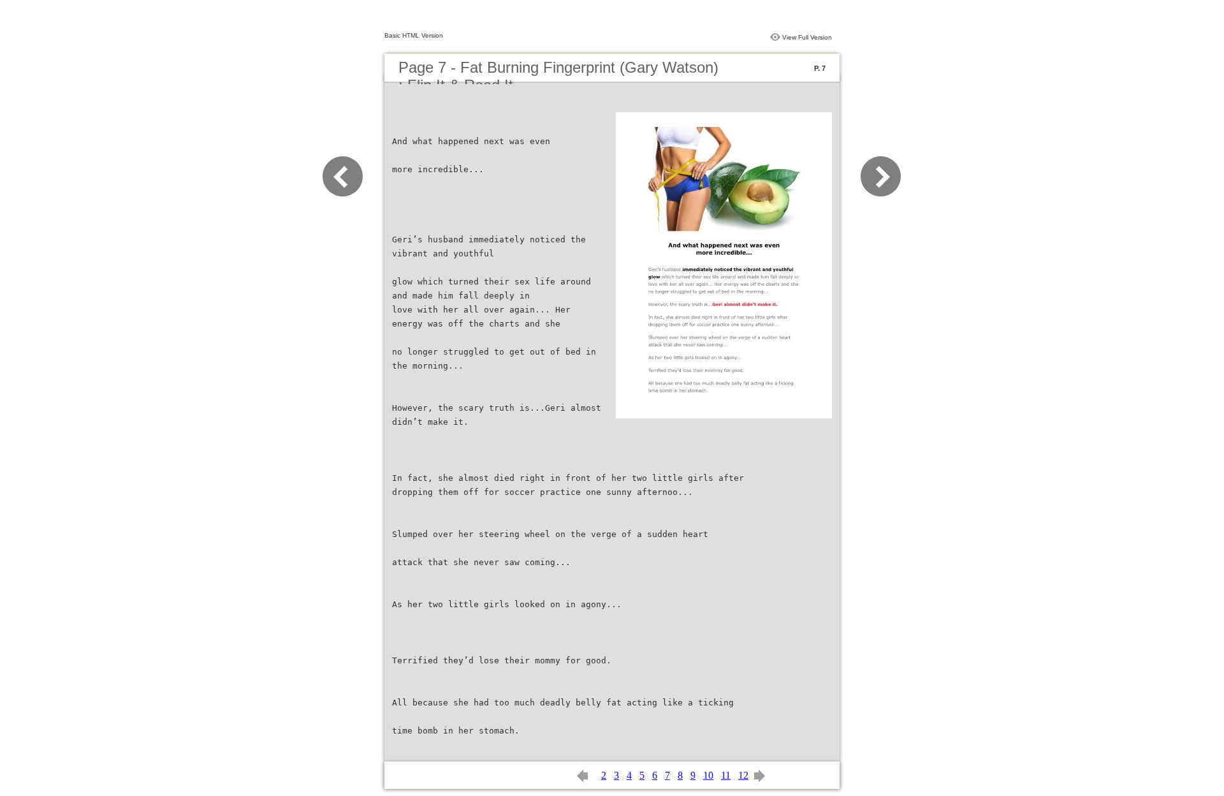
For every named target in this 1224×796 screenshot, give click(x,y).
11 (726, 775)
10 (708, 775)
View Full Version (807, 37)
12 (743, 775)
